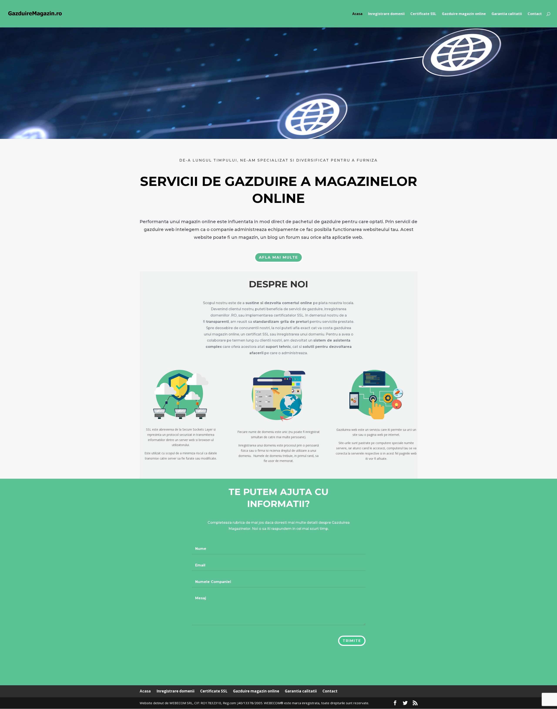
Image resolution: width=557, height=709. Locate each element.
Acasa (357, 14)
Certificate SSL (423, 14)
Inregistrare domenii (386, 14)
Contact (535, 14)
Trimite (352, 641)
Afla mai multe (278, 257)
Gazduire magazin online (464, 14)
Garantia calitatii (507, 14)
